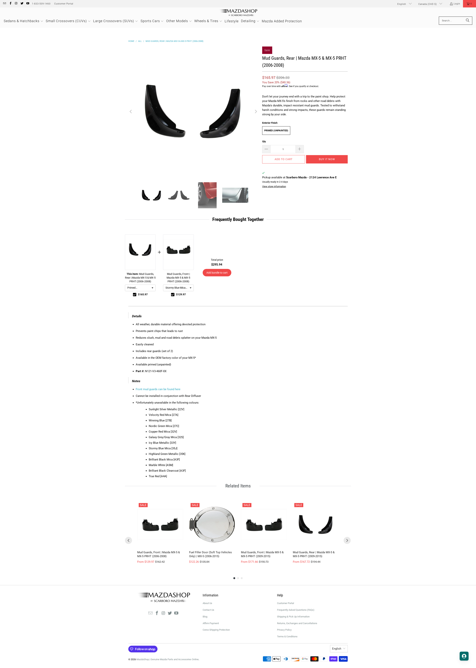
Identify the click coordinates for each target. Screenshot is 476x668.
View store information (274, 186)
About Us (207, 603)
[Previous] (131, 111)
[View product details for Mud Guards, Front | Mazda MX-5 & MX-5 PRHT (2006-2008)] (178, 252)
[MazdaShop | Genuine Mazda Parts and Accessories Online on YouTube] (27, 3)
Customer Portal (63, 3)
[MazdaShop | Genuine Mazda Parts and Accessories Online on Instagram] (16, 3)
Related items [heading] (237, 486)
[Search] (467, 21)
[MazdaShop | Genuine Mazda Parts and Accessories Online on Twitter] (21, 3)
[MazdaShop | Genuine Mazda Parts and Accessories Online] (238, 13)
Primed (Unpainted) (276, 130)
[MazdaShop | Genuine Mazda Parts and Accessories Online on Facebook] (10, 3)
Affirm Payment (211, 623)
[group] (160, 533)
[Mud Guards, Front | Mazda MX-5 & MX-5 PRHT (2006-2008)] (160, 524)
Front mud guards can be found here (158, 389)
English (402, 4)
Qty (264, 141)
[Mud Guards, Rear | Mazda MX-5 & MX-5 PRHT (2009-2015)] (316, 524)
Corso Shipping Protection (216, 629)
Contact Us (208, 609)
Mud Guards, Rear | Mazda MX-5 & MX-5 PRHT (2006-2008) (140, 277)
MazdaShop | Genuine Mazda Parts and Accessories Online (167, 659)
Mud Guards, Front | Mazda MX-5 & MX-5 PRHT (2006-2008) (178, 277)
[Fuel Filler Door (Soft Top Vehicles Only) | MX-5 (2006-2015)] (212, 524)
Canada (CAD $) (428, 4)
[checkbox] (134, 294)
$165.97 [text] (143, 294)
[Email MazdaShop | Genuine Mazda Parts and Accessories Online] (4, 3)
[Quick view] (179, 543)
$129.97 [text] (181, 294)
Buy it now (327, 159)
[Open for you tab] (464, 656)
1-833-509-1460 (41, 3)
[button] (469, 3)
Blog (205, 616)
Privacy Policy (284, 629)
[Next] (256, 111)
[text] (238, 219)
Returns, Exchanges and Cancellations (297, 623)
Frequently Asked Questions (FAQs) (295, 609)
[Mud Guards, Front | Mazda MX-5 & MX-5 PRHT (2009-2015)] (264, 524)
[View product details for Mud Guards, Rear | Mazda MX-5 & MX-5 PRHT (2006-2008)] (140, 252)
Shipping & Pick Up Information (293, 616)
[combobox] (140, 288)
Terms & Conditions (287, 636)
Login (457, 3)
